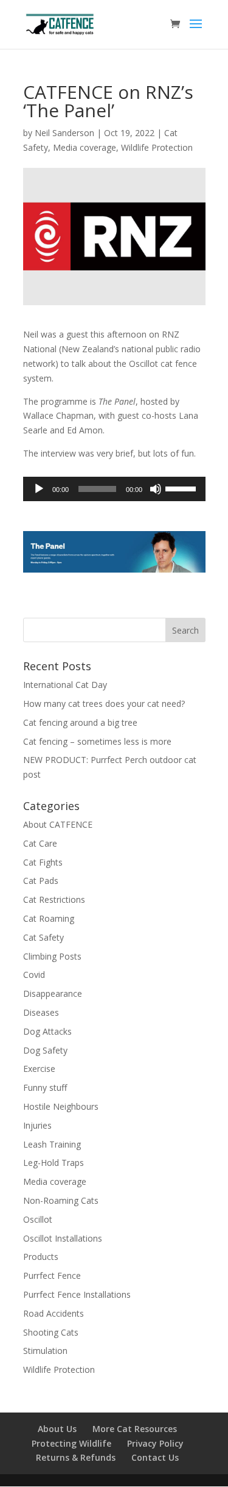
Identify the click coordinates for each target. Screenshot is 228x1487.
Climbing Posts (52, 956)
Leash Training (52, 1144)
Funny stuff (45, 1087)
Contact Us (155, 1457)
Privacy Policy (155, 1443)
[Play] (39, 489)
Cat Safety (43, 937)
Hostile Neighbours (60, 1106)
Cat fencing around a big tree (80, 722)
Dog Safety (45, 1050)
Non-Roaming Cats (60, 1200)
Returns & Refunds (76, 1457)
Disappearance (52, 993)
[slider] (182, 488)
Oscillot (37, 1219)
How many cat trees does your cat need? (104, 703)
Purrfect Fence (52, 1275)
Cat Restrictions (54, 899)
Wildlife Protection (157, 147)
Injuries (37, 1125)
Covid (34, 974)
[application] (114, 489)
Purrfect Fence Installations (77, 1294)
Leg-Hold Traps (53, 1162)
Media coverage (84, 147)
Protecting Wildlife (71, 1443)
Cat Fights (43, 862)
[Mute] (156, 489)
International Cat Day (65, 684)
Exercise (39, 1068)
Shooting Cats (50, 1332)
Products (40, 1256)
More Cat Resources (134, 1429)
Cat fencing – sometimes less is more (97, 741)
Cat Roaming (48, 918)
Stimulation (45, 1350)
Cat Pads (40, 880)
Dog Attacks (47, 1031)
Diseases (41, 1012)
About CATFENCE (57, 824)
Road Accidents (53, 1313)
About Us (57, 1429)
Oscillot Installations (62, 1238)
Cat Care (40, 843)
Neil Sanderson (64, 133)
